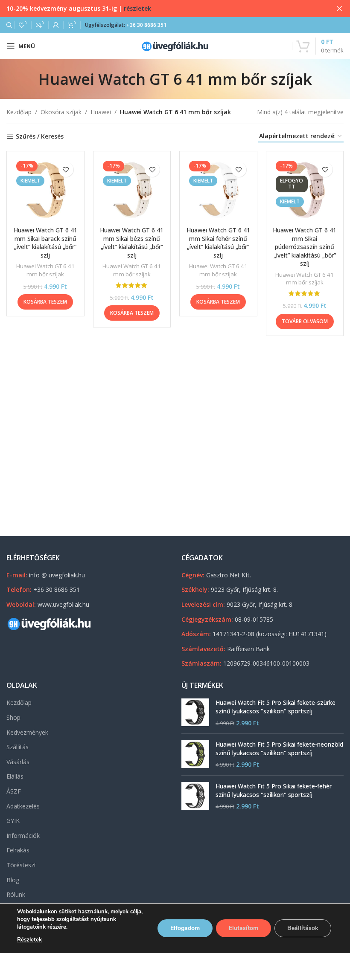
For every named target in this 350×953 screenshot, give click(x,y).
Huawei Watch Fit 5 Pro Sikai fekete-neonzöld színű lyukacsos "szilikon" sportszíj (279, 748)
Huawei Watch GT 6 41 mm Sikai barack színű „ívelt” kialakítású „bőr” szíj (45, 242)
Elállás (14, 776)
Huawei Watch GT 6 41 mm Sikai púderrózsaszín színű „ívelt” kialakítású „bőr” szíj (304, 246)
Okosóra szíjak (61, 112)
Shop (13, 717)
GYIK (13, 821)
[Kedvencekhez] (65, 169)
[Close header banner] (339, 8)
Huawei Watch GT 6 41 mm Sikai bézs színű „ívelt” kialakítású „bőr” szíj (131, 242)
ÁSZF (13, 791)
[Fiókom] (56, 25)
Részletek (29, 940)
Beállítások (302, 928)
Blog (12, 880)
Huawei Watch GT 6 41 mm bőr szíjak (45, 270)
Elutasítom (243, 928)
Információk (23, 835)
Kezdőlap (19, 112)
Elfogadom (185, 928)
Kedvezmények (27, 732)
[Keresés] (8, 25)
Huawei (100, 112)
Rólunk (15, 894)
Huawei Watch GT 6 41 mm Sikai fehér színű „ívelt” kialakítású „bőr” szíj (218, 242)
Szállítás (17, 747)
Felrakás (17, 850)
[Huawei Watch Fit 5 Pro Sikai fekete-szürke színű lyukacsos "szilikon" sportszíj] (195, 712)
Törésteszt (21, 865)
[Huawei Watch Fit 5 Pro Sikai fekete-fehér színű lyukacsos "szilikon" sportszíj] (195, 796)
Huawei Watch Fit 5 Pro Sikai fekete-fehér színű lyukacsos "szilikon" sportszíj (274, 790)
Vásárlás (17, 762)
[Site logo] (175, 45)
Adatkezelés (23, 806)
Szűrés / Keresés (40, 136)
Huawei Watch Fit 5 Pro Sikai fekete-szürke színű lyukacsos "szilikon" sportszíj (275, 706)
